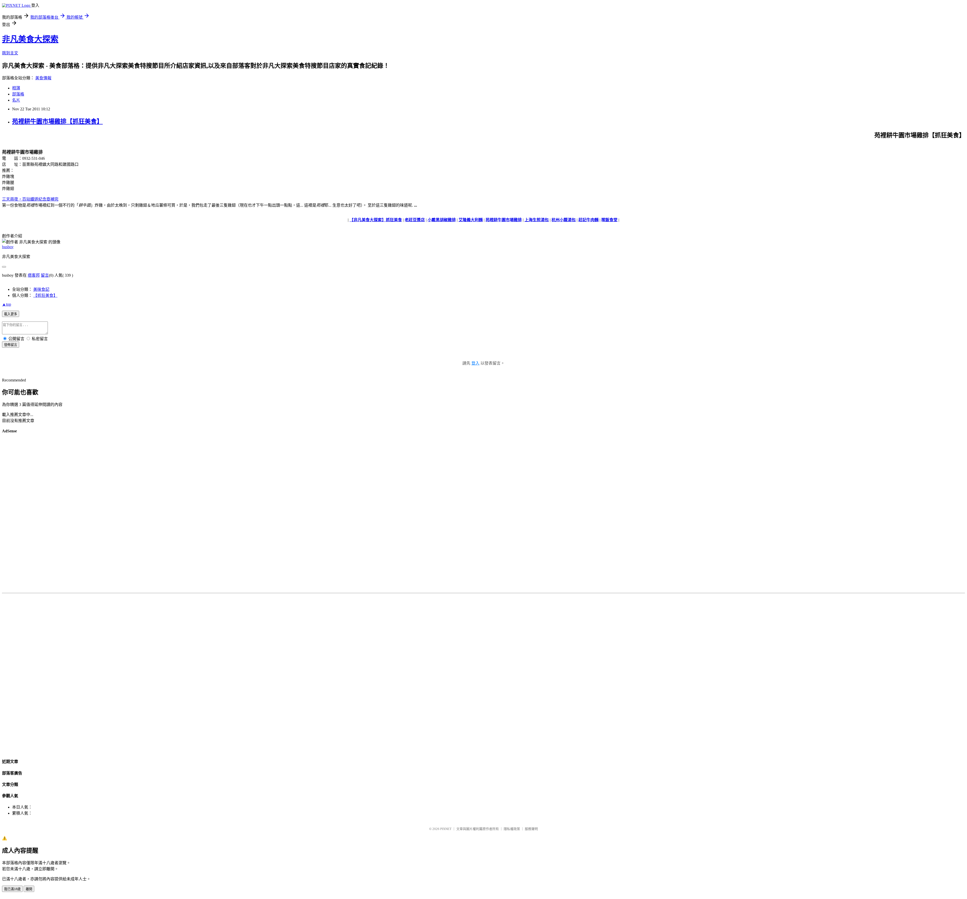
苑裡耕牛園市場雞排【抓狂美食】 (57, 121)
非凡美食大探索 (30, 39)
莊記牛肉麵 (588, 220)
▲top (6, 304)
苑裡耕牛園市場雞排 (504, 220)
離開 (29, 889)
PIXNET (446, 829)
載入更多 (10, 314)
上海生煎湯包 (537, 220)
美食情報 (43, 78)
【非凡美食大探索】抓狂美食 (376, 220)
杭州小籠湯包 (563, 220)
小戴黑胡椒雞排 (442, 220)
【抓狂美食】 (45, 295)
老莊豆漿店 (415, 220)
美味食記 (41, 289)
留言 (45, 275)
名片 (16, 100)
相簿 (16, 88)
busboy (8, 247)
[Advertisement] (483, 514)
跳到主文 (10, 53)
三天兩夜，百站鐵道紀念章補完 (30, 199)
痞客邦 (34, 275)
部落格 (18, 94)
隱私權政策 (512, 829)
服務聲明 (531, 829)
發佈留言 (10, 345)
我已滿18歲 (12, 889)
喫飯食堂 (609, 220)
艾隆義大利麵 (471, 220)
